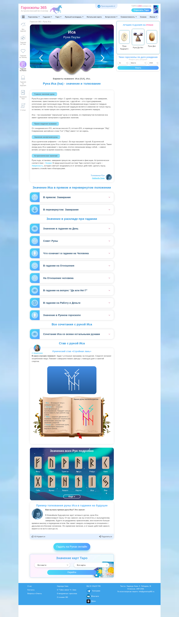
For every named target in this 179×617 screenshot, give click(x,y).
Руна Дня (152, 46)
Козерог (49, 163)
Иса (47, 403)
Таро (57, 17)
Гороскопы (33, 17)
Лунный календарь (73, 17)
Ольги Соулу (38, 353)
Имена (152, 17)
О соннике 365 (62, 597)
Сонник (143, 17)
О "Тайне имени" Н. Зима (66, 590)
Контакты (31, 590)
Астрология (110, 17)
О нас (29, 586)
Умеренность (37, 166)
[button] (39, 536)
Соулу (48, 424)
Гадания (46, 17)
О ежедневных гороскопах (67, 593)
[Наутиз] (57, 59)
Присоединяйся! (108, 6)
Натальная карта (94, 17)
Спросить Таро (141, 10)
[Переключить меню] (23, 16)
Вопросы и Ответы (34, 593)
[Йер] (85, 59)
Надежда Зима (98, 178)
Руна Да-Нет (138, 48)
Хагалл (48, 407)
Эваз (48, 417)
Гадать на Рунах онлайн (71, 546)
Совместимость (128, 17)
